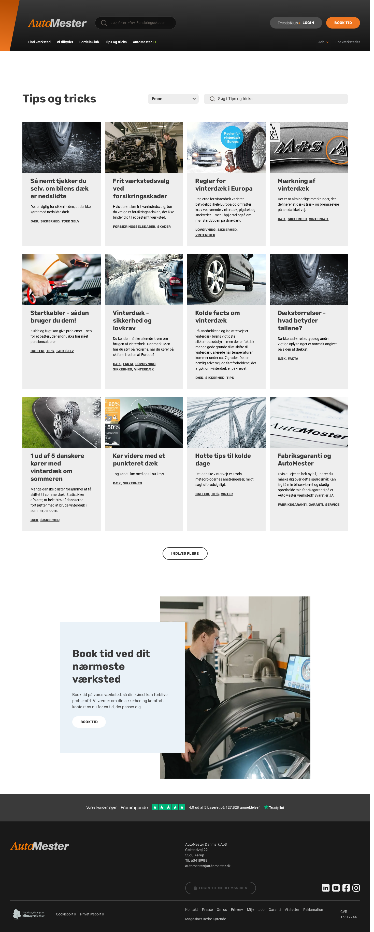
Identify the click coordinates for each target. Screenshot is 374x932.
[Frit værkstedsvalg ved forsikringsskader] (144, 147)
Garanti (275, 910)
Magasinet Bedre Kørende (205, 919)
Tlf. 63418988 (196, 860)
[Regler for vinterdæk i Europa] (226, 147)
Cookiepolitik (66, 914)
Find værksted (39, 42)
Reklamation (313, 910)
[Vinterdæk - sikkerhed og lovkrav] (144, 279)
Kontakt (191, 910)
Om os (222, 910)
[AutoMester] (57, 23)
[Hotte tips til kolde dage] (226, 422)
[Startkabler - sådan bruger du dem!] (61, 279)
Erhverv (237, 910)
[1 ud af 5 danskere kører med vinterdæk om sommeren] (61, 422)
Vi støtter (292, 910)
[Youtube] (336, 888)
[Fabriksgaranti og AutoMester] (309, 422)
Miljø (250, 910)
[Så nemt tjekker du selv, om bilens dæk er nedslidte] (61, 147)
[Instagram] (356, 888)
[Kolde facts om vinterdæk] (226, 279)
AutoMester (145, 42)
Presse (207, 910)
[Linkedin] (326, 888)
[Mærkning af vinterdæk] (309, 147)
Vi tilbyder (65, 42)
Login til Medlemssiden (223, 888)
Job (261, 910)
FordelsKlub (89, 42)
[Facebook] (346, 888)
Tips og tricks (116, 42)
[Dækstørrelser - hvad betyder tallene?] (309, 279)
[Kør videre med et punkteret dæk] (144, 422)
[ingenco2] (29, 914)
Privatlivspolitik (92, 914)
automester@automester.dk (208, 866)
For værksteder (348, 42)
